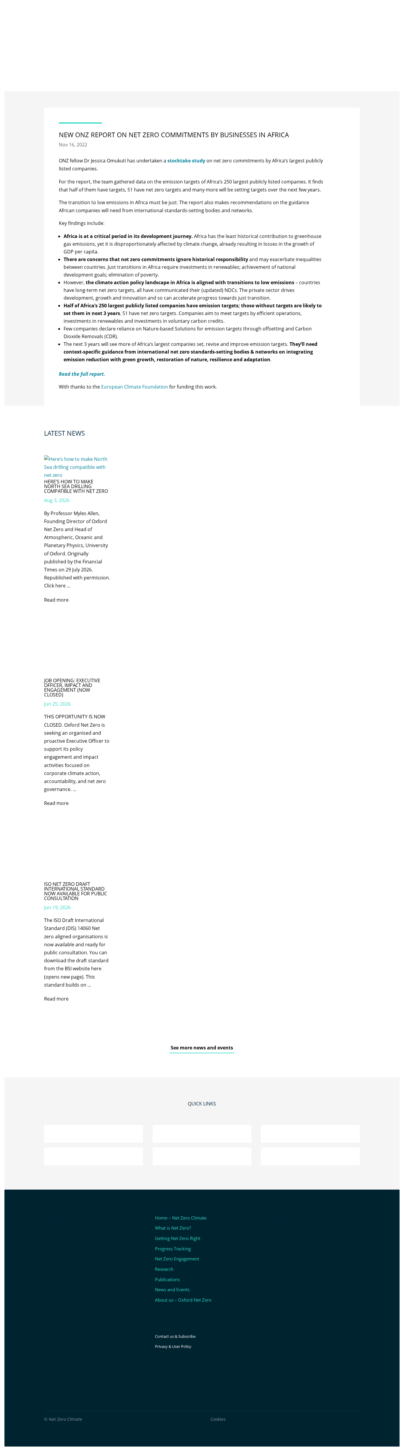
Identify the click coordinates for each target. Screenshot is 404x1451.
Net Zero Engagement (177, 1259)
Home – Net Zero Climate (180, 1218)
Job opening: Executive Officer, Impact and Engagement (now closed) (72, 687)
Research (164, 1269)
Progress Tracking (173, 1249)
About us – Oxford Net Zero (183, 1300)
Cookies (218, 1419)
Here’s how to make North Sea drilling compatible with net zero (76, 486)
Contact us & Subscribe (175, 1336)
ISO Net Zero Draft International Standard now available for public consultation (75, 891)
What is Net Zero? (173, 1228)
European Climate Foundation (134, 386)
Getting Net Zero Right (177, 1238)
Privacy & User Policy (173, 1346)
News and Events (172, 1289)
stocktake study (186, 160)
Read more (56, 600)
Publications (167, 1279)
